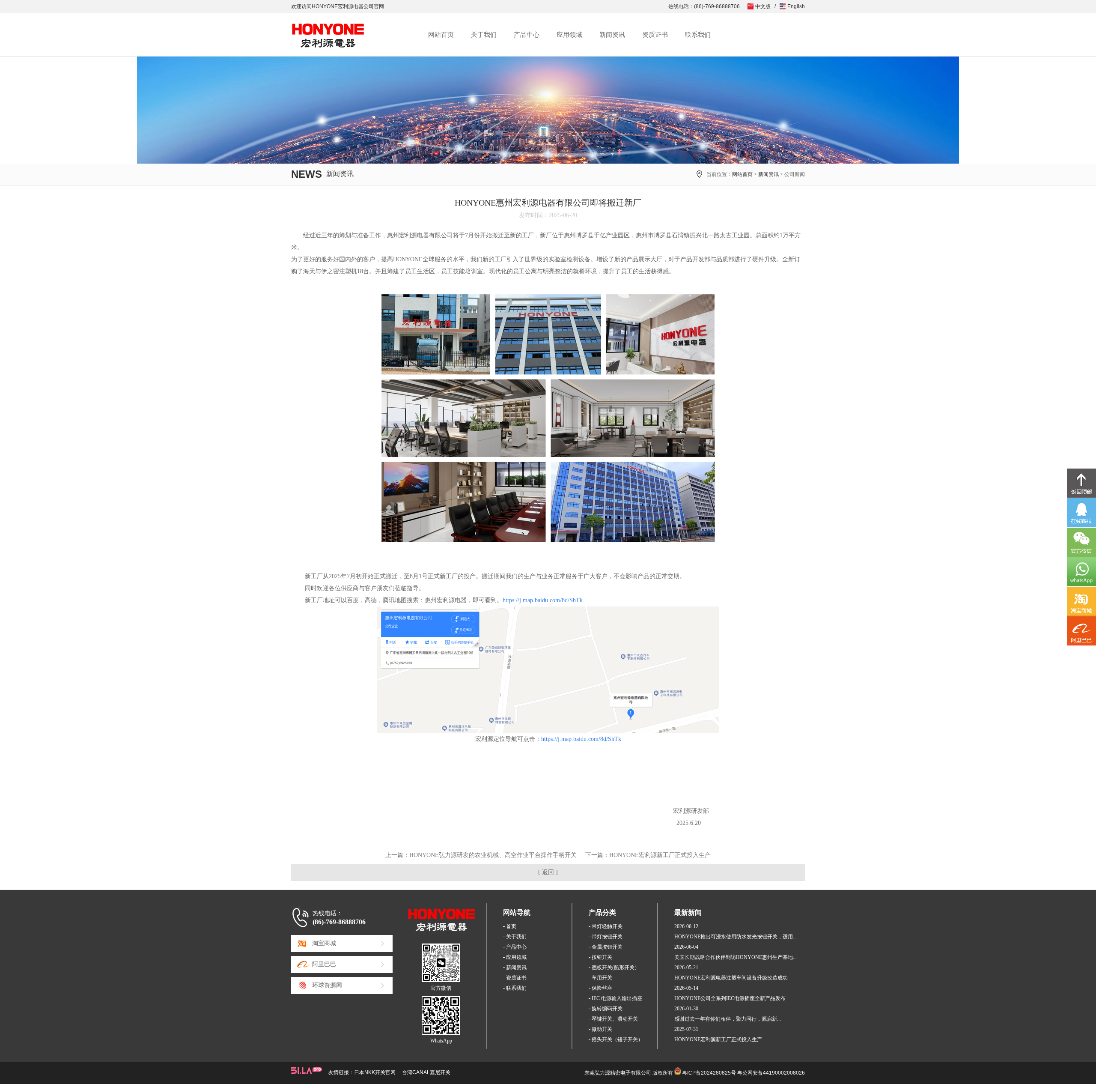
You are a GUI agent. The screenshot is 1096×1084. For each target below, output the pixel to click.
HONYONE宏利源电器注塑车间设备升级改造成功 (731, 978)
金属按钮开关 (607, 947)
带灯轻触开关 (607, 926)
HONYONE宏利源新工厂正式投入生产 (660, 855)
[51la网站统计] (309, 1070)
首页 (511, 926)
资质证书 (655, 34)
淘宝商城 (324, 943)
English (796, 6)
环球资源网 (327, 985)
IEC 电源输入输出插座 (617, 998)
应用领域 (569, 34)
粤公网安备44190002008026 (771, 1073)
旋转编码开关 (607, 1009)
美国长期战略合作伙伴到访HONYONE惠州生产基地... (735, 957)
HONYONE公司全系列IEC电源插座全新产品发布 (730, 998)
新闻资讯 (612, 34)
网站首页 (441, 34)
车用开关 (602, 978)
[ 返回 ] (548, 872)
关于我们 (484, 34)
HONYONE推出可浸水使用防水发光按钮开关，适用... (735, 937)
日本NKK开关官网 (375, 1072)
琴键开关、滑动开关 (615, 1019)
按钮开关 (602, 957)
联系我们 (698, 34)
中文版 (763, 6)
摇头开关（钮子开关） (617, 1039)
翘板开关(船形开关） (616, 968)
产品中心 (526, 34)
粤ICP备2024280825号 (709, 1073)
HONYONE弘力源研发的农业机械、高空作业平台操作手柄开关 (493, 855)
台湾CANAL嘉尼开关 (426, 1072)
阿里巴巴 (324, 964)
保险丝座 (602, 988)
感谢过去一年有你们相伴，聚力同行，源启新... (727, 1019)
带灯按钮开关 (607, 937)
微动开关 (602, 1029)
